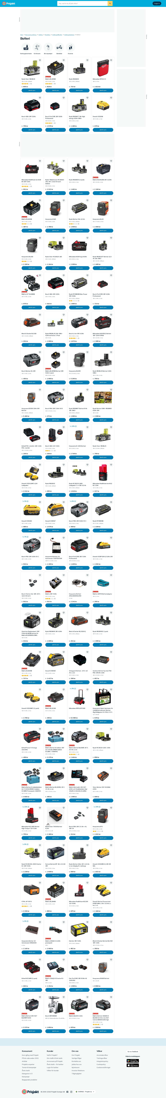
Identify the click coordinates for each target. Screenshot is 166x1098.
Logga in (157, 3)
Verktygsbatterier (69, 34)
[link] (31, 75)
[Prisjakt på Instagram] (71, 1092)
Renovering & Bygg (30, 34)
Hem (21, 34)
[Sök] (110, 3)
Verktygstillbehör (57, 34)
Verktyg (41, 34)
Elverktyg (47, 34)
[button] (40, 60)
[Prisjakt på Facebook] (67, 1092)
